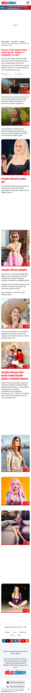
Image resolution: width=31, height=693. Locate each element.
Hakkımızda (23, 632)
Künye (15, 632)
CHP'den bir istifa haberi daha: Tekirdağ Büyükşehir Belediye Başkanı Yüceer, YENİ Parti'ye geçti (18, 8)
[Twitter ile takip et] (8, 641)
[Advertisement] (15, 211)
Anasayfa (6, 41)
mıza (22, 690)
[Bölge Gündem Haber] (9, 2)
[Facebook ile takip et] (4, 641)
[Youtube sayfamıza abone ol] (12, 641)
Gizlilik (19, 635)
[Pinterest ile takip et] (23, 641)
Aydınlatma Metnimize (5, 691)
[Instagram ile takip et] (19, 641)
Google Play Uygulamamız (17, 686)
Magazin (22, 41)
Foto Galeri (14, 41)
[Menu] (27, 2)
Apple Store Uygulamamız (17, 682)
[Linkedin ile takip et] (15, 641)
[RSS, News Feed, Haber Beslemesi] (27, 641)
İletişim (12, 635)
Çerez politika (18, 690)
